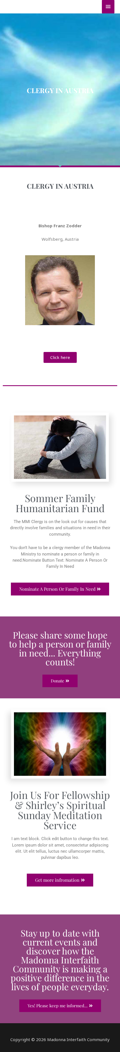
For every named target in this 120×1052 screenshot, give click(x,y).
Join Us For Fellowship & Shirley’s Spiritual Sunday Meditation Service (60, 810)
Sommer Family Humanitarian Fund (60, 503)
